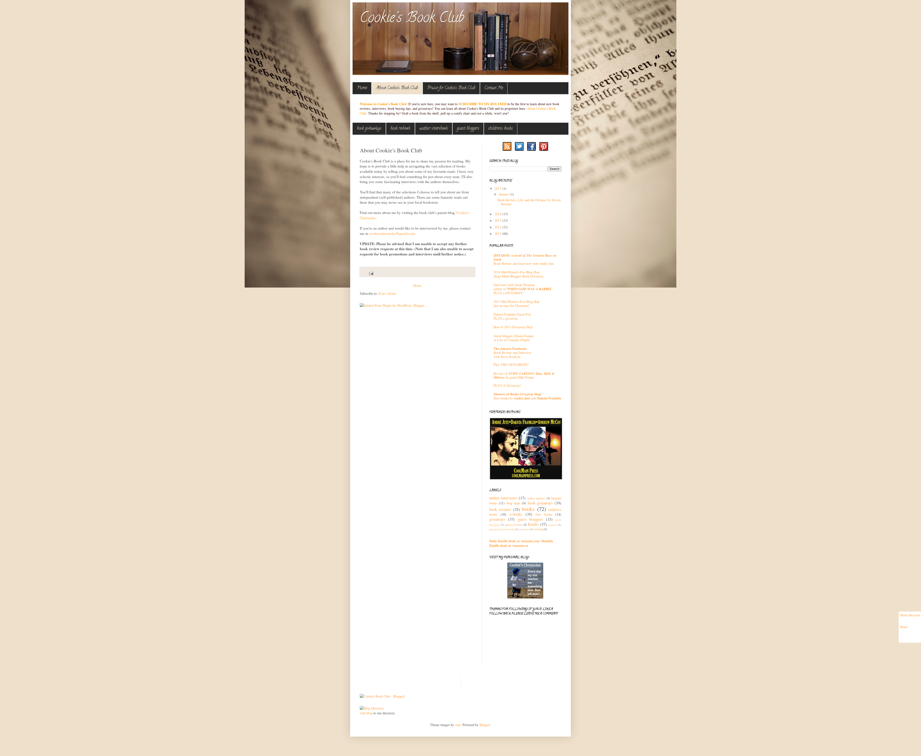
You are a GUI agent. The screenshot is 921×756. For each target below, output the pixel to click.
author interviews (433, 128)
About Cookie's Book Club (397, 88)
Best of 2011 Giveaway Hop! (513, 327)
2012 (498, 227)
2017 (498, 188)
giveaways (497, 519)
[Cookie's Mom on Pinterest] (543, 149)
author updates (536, 498)
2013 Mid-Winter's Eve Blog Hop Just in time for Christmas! (516, 303)
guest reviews (513, 525)
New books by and (527, 396)
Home (362, 88)
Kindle (533, 524)
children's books (500, 128)
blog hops (513, 503)
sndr (457, 724)
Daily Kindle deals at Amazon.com (514, 540)
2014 (498, 214)
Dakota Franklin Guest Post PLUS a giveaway (512, 316)
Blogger (484, 724)
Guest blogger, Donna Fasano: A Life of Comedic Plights (514, 338)
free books (544, 514)
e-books (516, 514)
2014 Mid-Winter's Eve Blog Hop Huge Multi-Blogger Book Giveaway (519, 274)
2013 (498, 220)
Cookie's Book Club (412, 19)
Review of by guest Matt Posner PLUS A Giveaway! (524, 379)
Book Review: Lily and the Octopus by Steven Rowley (529, 202)
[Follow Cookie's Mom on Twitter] (519, 149)
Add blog (366, 713)
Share (904, 626)
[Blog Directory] (372, 708)
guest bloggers (468, 128)
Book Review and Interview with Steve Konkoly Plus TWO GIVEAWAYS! (512, 356)
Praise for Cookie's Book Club (451, 88)
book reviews (400, 128)
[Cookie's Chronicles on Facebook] (531, 149)
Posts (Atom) (387, 293)
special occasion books (501, 529)
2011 (498, 233)
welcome (524, 529)
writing (538, 529)
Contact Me (493, 88)
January (504, 194)
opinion (552, 524)
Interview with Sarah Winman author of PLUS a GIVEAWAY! (522, 289)
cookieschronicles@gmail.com (392, 233)
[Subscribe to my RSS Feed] (507, 149)
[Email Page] (371, 273)
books (528, 508)
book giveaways (369, 128)
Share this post (910, 615)
